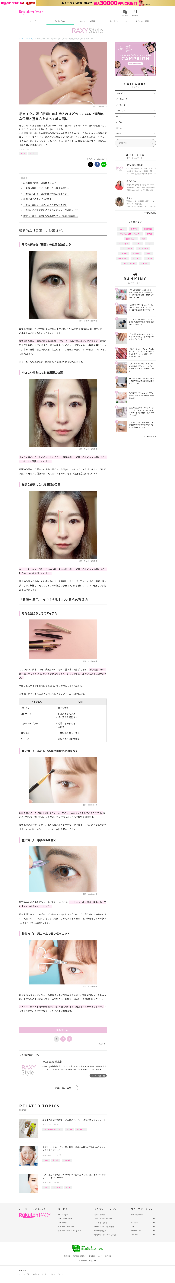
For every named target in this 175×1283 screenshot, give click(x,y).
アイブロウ (33, 153)
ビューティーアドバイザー (68, 1231)
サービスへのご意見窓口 (104, 1227)
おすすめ (134, 229)
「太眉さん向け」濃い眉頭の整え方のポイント (46, 193)
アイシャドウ (57, 1187)
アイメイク (30, 149)
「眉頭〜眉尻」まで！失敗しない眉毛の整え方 (46, 188)
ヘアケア (120, 116)
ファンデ (149, 258)
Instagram (134, 1223)
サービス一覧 (24, 1274)
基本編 (149, 234)
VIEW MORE (150, 212)
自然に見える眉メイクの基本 (37, 199)
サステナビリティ (56, 1274)
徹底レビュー (130, 239)
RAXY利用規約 (100, 1231)
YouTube (134, 1235)
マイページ (62, 1223)
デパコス (136, 258)
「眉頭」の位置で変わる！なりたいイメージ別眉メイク (50, 210)
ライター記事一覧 (98, 1075)
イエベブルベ (143, 248)
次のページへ (62, 1030)
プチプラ (123, 253)
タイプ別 (144, 263)
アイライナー (81, 1129)
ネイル (119, 122)
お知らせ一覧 (99, 1215)
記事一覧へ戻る (63, 1088)
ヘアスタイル (127, 248)
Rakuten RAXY (31, 12)
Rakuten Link (136, 1231)
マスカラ (69, 1129)
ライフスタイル (129, 263)
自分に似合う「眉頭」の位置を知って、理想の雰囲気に (50, 215)
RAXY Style (60, 21)
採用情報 (108, 1256)
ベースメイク (122, 99)
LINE (133, 1227)
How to (23, 153)
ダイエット (122, 258)
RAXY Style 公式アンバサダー (53, 1129)
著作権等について (95, 1256)
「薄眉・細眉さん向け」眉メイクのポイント (45, 204)
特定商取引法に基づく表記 (105, 1235)
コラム (119, 127)
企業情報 (67, 1256)
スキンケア (121, 93)
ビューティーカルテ (66, 1227)
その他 (119, 133)
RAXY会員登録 (137, 1215)
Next (102, 1043)
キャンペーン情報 (87, 21)
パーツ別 (136, 253)
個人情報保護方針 (79, 1256)
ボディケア (121, 110)
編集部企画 (148, 229)
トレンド (56, 1160)
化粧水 (148, 253)
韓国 (143, 239)
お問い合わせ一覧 (39, 1274)
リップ (149, 243)
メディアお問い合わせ (103, 1218)
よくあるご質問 (142, 21)
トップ (33, 21)
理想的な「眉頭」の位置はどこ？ (39, 182)
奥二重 (68, 1187)
